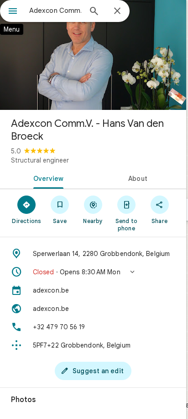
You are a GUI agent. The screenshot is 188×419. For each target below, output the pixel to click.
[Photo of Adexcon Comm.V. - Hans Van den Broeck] (93, 55)
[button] (93, 272)
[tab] (46, 178)
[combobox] (55, 10)
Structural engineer (40, 160)
